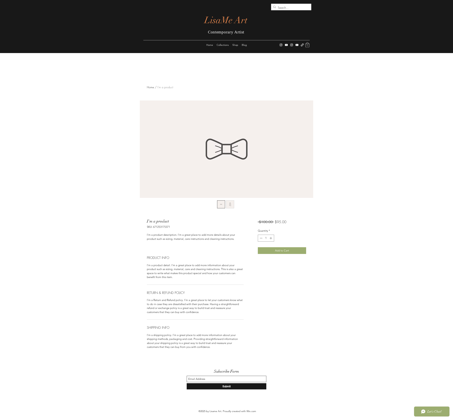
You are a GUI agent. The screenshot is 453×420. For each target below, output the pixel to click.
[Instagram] (281, 45)
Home (150, 87)
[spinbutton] (266, 238)
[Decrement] (260, 238)
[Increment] (271, 238)
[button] (307, 44)
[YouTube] (286, 45)
